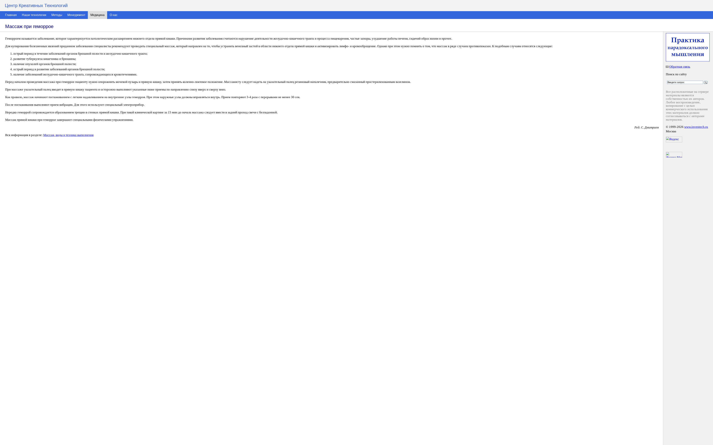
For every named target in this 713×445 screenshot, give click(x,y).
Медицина (97, 15)
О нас (114, 15)
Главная (11, 15)
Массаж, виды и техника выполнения (68, 135)
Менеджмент (76, 15)
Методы (56, 15)
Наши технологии (34, 15)
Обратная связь (679, 66)
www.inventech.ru (696, 127)
